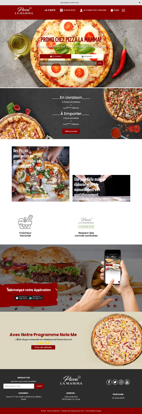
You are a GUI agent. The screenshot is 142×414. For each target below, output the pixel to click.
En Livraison (57, 56)
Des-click (80, 411)
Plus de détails (43, 347)
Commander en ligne (93, 411)
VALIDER (39, 386)
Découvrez (71, 131)
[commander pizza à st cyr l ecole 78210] (21, 297)
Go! (100, 63)
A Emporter (88, 56)
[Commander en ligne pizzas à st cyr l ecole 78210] (24, 9)
